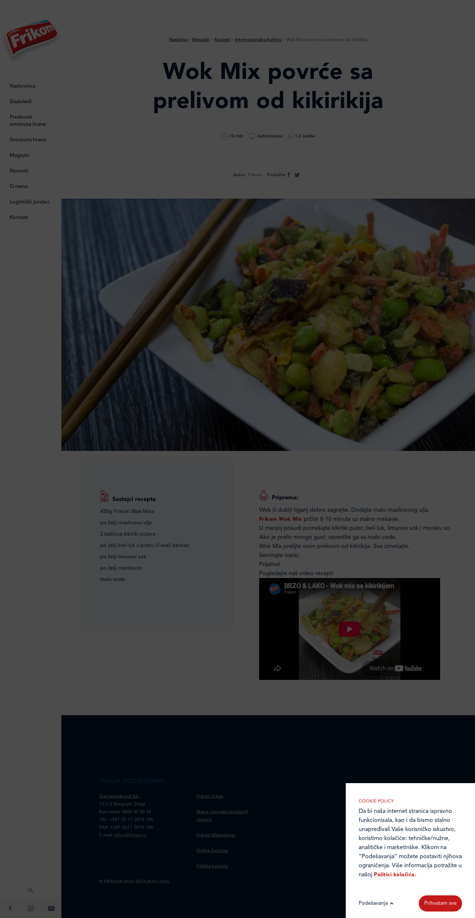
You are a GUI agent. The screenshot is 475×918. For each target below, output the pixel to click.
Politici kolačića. (395, 875)
